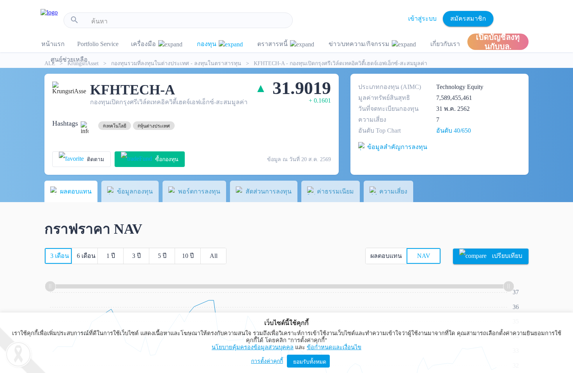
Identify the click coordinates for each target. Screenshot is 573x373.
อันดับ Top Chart (379, 130)
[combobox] (188, 21)
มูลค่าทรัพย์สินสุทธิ (384, 97)
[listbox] (114, 125)
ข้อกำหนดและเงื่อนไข (334, 347)
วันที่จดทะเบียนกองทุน (388, 108)
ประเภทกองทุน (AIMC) (389, 86)
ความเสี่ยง (372, 119)
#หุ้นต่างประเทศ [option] (154, 126)
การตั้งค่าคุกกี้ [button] (267, 361)
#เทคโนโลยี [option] (114, 126)
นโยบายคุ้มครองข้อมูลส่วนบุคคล (253, 347)
